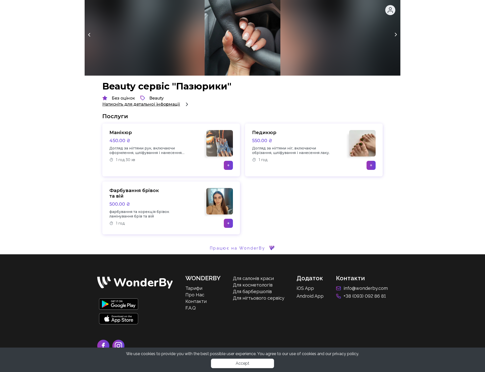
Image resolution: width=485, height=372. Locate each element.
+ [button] (228, 165)
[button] (390, 10)
